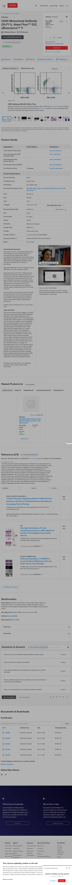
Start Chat (61, 880)
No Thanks (52, 880)
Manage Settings (8, 879)
